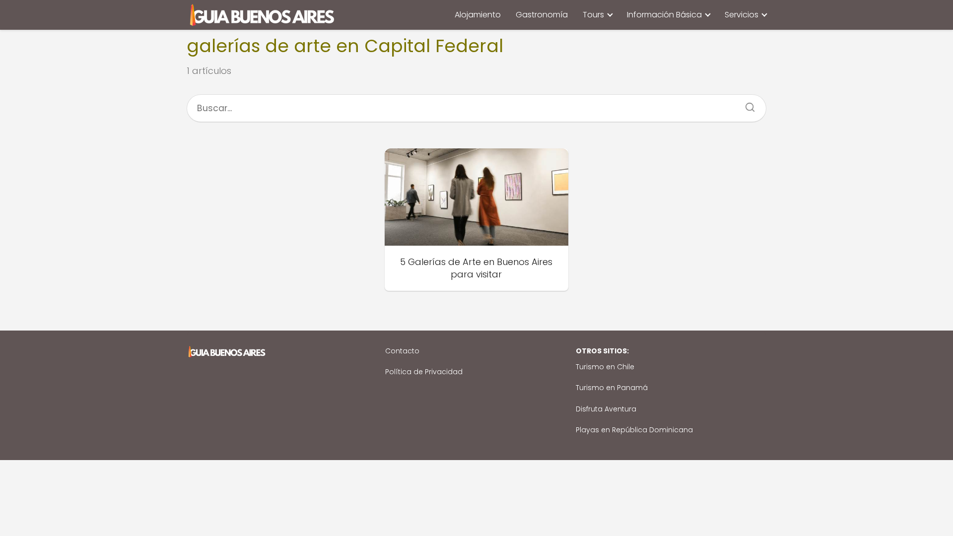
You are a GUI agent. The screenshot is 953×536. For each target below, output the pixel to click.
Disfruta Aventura (606, 409)
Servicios (741, 14)
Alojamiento (478, 14)
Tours (593, 14)
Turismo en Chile (605, 367)
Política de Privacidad (424, 372)
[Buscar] (746, 104)
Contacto (402, 351)
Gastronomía (542, 14)
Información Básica (664, 14)
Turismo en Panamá (612, 388)
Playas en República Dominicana (634, 430)
